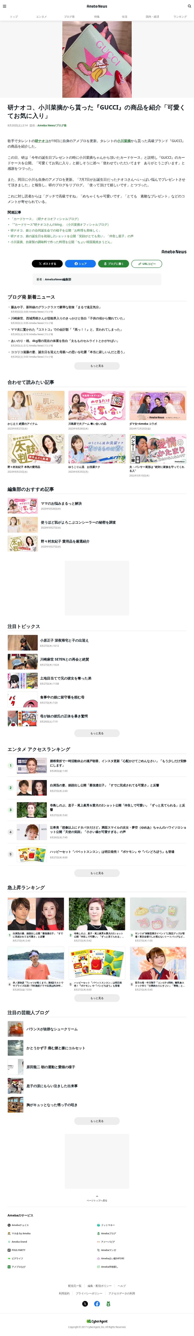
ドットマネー (108, 1225)
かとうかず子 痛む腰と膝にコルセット (56, 1048)
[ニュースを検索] (189, 6)
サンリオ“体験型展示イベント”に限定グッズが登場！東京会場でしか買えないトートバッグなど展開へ (160, 936)
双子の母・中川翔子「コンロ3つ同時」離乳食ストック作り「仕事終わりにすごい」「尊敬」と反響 (160, 986)
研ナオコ (41, 140)
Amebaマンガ (108, 1250)
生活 (124, 16)
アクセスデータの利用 (122, 1293)
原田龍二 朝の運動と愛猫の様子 (51, 1067)
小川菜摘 (124, 140)
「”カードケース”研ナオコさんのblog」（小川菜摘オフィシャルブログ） (60, 224)
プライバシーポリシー (89, 1293)
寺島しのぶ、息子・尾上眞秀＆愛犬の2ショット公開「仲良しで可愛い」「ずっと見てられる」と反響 (99, 936)
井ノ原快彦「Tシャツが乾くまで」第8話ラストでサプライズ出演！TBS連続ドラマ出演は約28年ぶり (38, 986)
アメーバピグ (108, 1241)
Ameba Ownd (19, 1241)
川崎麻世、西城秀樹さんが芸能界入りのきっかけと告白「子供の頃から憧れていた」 (68, 318)
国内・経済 (152, 16)
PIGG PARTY (18, 1250)
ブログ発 (69, 16)
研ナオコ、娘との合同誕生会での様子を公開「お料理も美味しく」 (56, 230)
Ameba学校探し (109, 1266)
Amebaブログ (108, 1233)
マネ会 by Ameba (21, 1233)
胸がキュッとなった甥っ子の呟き (52, 1104)
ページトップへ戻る (97, 1200)
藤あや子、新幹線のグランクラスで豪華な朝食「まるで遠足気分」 (56, 307)
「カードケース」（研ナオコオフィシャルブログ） (45, 219)
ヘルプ (122, 1286)
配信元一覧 (74, 1286)
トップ (14, 16)
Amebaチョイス (20, 1225)
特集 (97, 16)
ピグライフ (17, 1258)
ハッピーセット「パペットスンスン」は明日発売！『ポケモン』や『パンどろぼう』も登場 (112, 852)
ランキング (180, 16)
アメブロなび (18, 1266)
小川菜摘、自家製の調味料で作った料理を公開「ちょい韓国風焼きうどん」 (62, 242)
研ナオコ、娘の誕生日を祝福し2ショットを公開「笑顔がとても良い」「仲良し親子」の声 (72, 236)
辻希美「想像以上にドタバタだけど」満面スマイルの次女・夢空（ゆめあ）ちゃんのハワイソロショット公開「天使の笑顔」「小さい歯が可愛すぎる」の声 (118, 829)
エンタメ (41, 16)
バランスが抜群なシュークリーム (52, 1029)
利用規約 (64, 1293)
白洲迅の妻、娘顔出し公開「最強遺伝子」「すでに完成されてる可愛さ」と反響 (104, 785)
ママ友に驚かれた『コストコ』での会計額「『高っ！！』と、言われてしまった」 (67, 329)
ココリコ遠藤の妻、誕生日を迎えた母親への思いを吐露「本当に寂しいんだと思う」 (68, 352)
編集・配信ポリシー (100, 1286)
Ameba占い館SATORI (112, 1258)
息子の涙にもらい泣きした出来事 (52, 1085)
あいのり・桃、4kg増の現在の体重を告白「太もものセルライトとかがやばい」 (65, 341)
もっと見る (97, 365)
